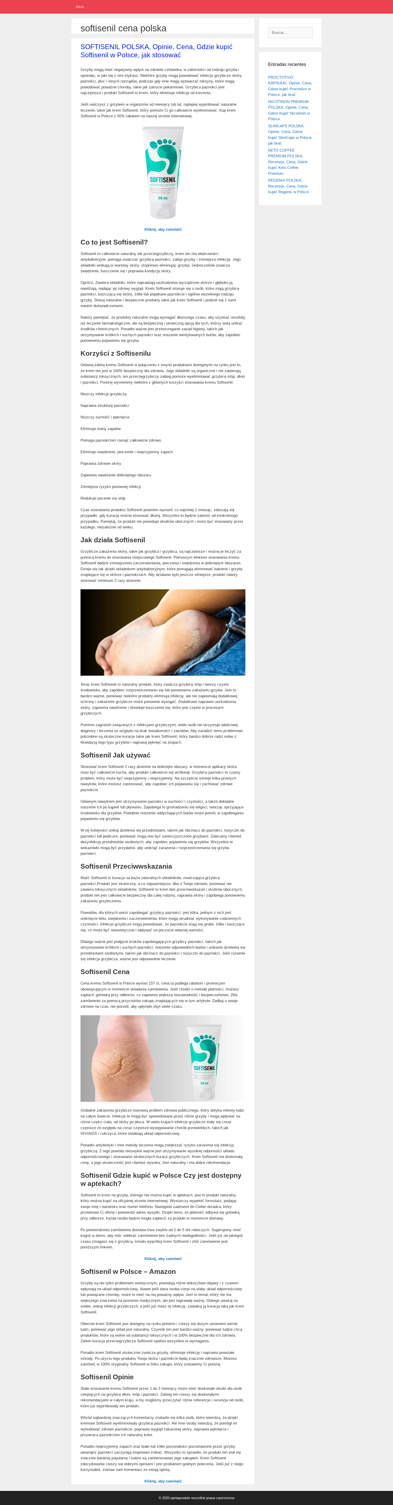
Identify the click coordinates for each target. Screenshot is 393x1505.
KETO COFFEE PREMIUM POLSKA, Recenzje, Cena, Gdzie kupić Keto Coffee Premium (287, 162)
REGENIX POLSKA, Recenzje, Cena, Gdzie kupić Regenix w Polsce (288, 186)
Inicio (80, 7)
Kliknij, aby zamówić (163, 229)
